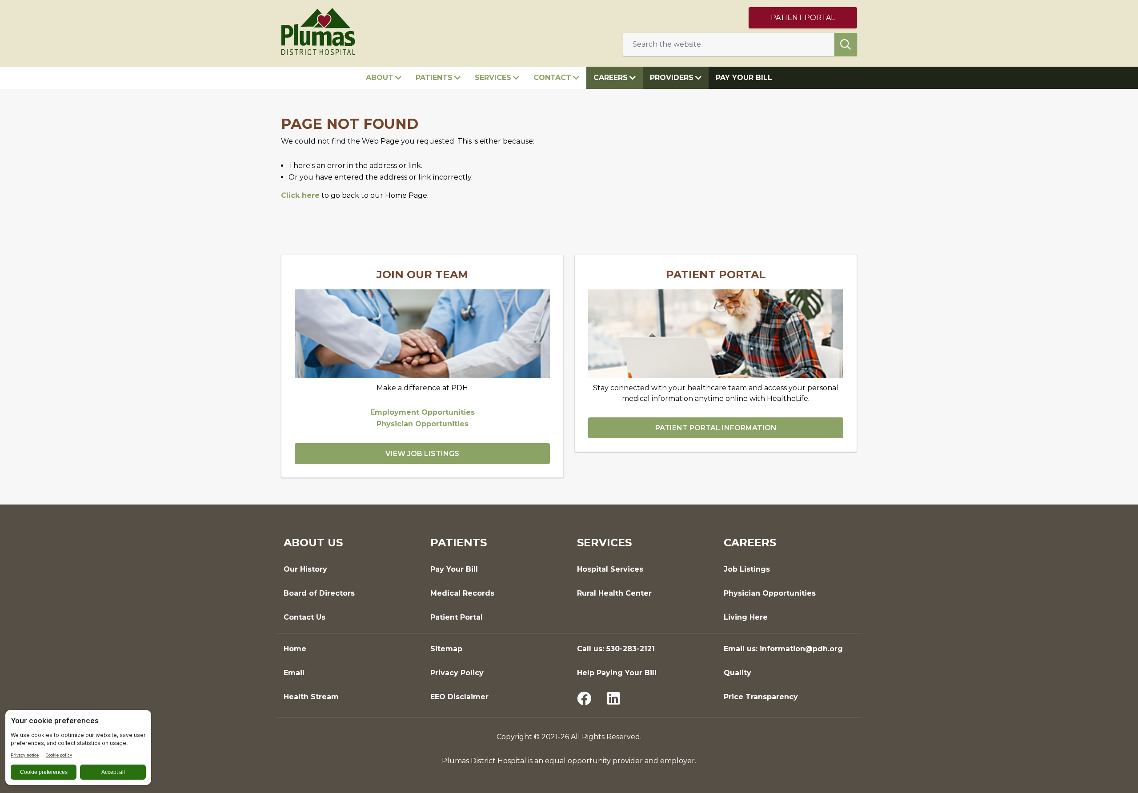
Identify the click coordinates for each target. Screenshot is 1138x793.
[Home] (318, 30)
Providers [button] (671, 77)
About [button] (379, 77)
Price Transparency (761, 697)
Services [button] (493, 77)
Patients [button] (434, 77)
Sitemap (446, 649)
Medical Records (462, 593)
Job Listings (747, 569)
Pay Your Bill (744, 77)
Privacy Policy (457, 673)
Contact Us (304, 617)
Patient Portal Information (716, 428)
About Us (313, 542)
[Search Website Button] (845, 44)
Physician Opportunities (423, 424)
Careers (750, 542)
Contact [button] (552, 77)
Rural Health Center (614, 593)
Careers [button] (610, 77)
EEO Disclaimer (459, 697)
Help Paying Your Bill (617, 673)
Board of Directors (319, 593)
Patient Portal (803, 17)
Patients (458, 542)
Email (294, 673)
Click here (300, 195)
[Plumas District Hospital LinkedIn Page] (613, 699)
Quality (737, 673)
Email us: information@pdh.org (783, 649)
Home (295, 649)
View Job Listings (422, 453)
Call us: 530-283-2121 (616, 649)
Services (604, 542)
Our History (305, 569)
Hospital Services (610, 569)
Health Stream (311, 697)
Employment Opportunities (422, 412)
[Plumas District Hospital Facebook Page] (584, 699)
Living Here (746, 617)
